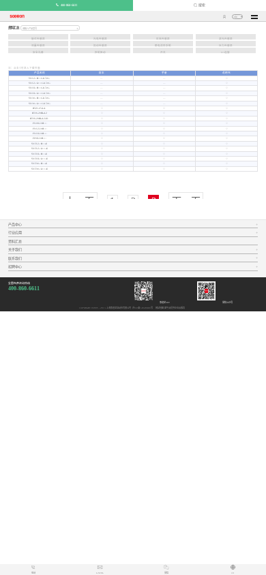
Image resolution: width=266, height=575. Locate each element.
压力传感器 (226, 45)
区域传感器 (163, 38)
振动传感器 (100, 45)
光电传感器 (100, 38)
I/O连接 (225, 52)
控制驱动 (100, 52)
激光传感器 (226, 38)
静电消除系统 (163, 45)
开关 (163, 52)
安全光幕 (38, 52)
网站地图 (159, 308)
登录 (224, 16)
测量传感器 (38, 45)
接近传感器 (38, 38)
